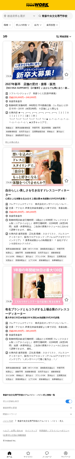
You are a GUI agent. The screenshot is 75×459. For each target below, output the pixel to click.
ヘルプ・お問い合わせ (13, 430)
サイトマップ (31, 430)
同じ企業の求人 (12, 142)
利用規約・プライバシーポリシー (54, 430)
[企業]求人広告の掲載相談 (14, 435)
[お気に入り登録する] (66, 74)
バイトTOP (8, 421)
